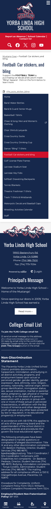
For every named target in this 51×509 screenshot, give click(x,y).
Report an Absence (15, 36)
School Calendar (36, 36)
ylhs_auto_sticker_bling (18, 91)
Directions (45, 507)
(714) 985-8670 (19, 450)
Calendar (5, 507)
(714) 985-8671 (18, 469)
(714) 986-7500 (30, 260)
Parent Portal (19, 507)
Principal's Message (25, 280)
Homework (32, 507)
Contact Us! (25, 39)
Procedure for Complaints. (15, 483)
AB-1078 (27, 421)
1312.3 (30, 486)
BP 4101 (14, 496)
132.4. (46, 488)
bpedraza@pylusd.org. (13, 453)
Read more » (25, 311)
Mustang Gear (10, 56)
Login (36, 271)
